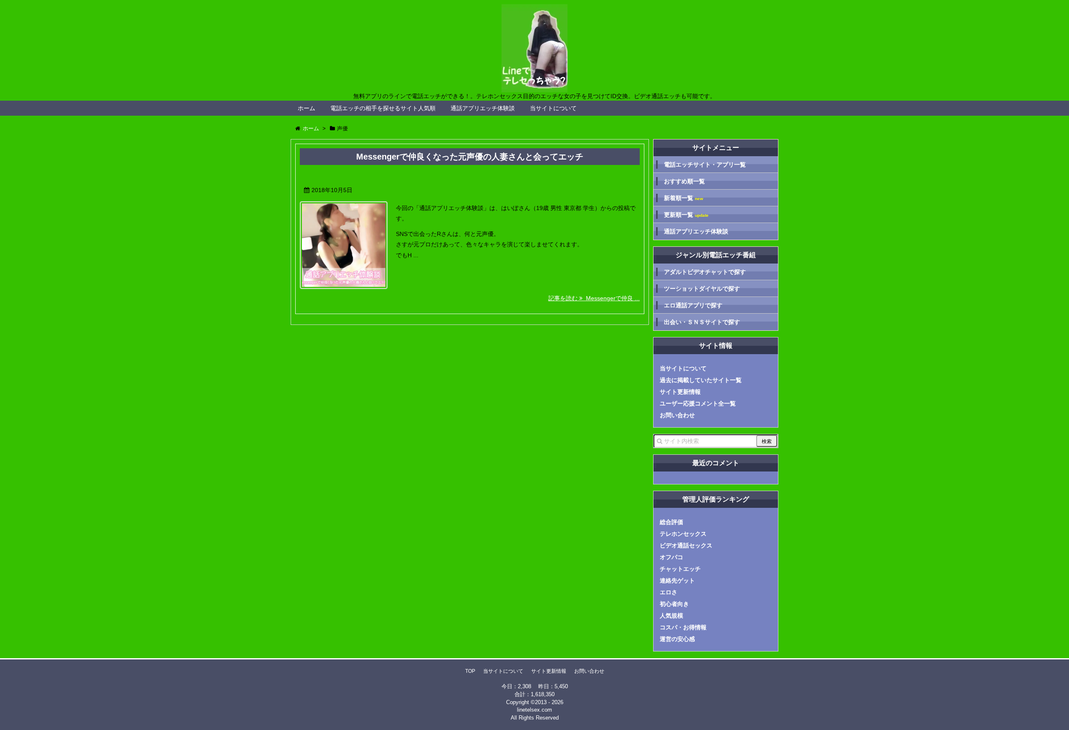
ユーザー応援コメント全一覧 (698, 403)
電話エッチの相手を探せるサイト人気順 (383, 108)
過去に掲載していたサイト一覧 (701, 380)
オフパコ (671, 557)
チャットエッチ (680, 568)
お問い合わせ (677, 415)
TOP (470, 671)
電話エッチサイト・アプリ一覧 (705, 164)
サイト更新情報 (680, 391)
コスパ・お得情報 (683, 627)
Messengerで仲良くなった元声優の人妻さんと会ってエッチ (469, 156)
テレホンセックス (683, 533)
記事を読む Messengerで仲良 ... (594, 298)
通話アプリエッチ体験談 (483, 108)
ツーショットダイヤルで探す (702, 288)
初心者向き (674, 604)
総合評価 (671, 522)
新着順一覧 (683, 198)
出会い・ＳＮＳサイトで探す (702, 322)
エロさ (668, 592)
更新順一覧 (686, 215)
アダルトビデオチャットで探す (705, 272)
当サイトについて (553, 108)
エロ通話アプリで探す (693, 305)
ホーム (306, 108)
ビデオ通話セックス (686, 545)
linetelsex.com (534, 710)
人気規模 (671, 615)
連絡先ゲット (677, 580)
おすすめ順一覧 (684, 181)
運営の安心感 (677, 639)
